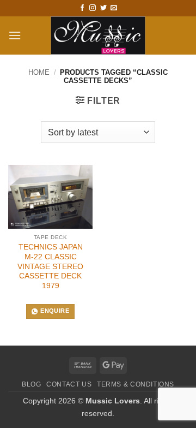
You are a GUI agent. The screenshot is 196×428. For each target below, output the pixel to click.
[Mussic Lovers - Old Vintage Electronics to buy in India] (98, 35)
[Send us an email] (114, 8)
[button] (14, 35)
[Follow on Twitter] (103, 8)
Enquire (54, 310)
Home (39, 72)
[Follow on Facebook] (82, 8)
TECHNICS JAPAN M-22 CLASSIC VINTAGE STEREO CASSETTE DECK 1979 (50, 266)
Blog (31, 384)
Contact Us (68, 384)
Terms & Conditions (135, 384)
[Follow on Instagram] (92, 8)
